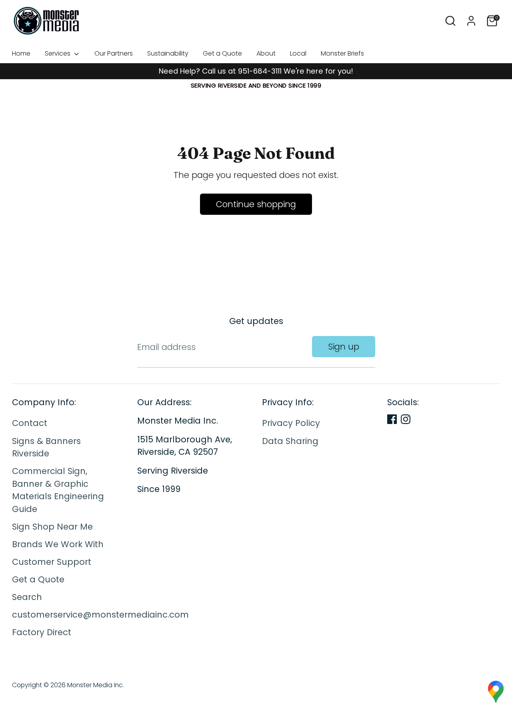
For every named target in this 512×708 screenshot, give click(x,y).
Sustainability (167, 53)
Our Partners (113, 53)
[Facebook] (392, 419)
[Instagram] (405, 419)
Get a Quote (222, 53)
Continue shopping (256, 204)
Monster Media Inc (95, 685)
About (266, 53)
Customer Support (51, 562)
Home (21, 53)
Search (27, 597)
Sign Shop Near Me (52, 526)
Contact (29, 423)
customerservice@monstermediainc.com (100, 614)
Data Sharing (290, 441)
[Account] (471, 21)
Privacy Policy (291, 423)
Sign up (343, 346)
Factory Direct (41, 632)
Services (58, 53)
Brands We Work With (58, 544)
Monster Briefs (342, 53)
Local (298, 53)
